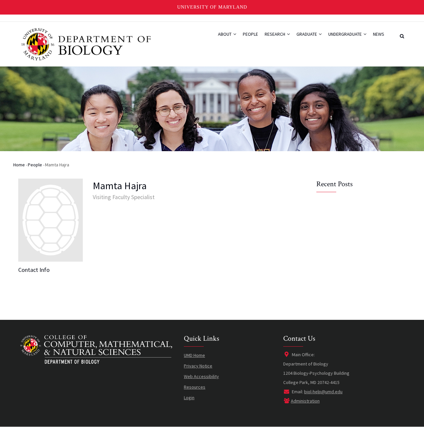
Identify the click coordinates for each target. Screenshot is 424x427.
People (250, 34)
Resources (194, 387)
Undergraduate (345, 34)
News (378, 34)
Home (19, 165)
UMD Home (194, 355)
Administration (305, 401)
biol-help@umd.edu (323, 392)
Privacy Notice (198, 366)
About (225, 34)
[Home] (85, 42)
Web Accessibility (201, 376)
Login (189, 398)
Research (275, 34)
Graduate (307, 34)
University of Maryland (212, 7)
